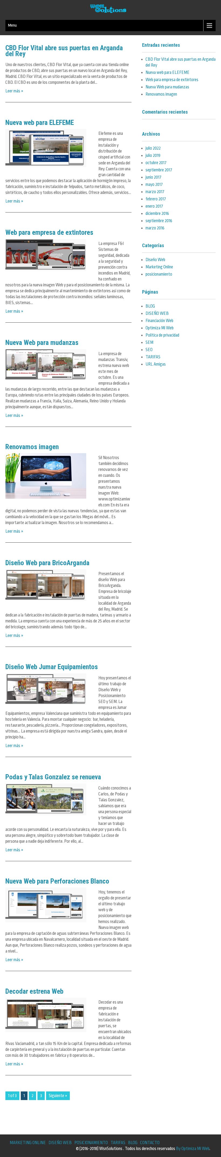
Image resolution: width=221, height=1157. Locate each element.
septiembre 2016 (159, 220)
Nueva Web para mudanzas (41, 342)
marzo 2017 (155, 191)
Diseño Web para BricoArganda (47, 563)
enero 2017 (154, 206)
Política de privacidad (162, 335)
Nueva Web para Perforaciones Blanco (57, 881)
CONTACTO (150, 1142)
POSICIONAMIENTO (91, 1142)
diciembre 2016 (157, 213)
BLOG (150, 306)
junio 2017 (153, 177)
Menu (12, 25)
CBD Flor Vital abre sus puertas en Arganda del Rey (64, 51)
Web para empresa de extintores (49, 232)
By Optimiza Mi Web (192, 1148)
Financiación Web (159, 320)
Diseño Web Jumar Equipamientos (51, 667)
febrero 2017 (156, 199)
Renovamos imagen (32, 447)
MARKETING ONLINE (28, 1142)
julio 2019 (153, 155)
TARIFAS (153, 357)
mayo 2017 (154, 184)
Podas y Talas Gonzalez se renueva (53, 777)
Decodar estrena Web (34, 991)
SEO (149, 349)
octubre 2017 (156, 162)
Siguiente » (58, 1095)
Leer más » (14, 91)
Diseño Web (155, 259)
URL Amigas (156, 364)
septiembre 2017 (159, 170)
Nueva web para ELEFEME (39, 122)
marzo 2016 (155, 228)
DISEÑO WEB (157, 313)
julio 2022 (153, 148)
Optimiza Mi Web (160, 328)
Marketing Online (159, 267)
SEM (149, 342)
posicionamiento (159, 274)
